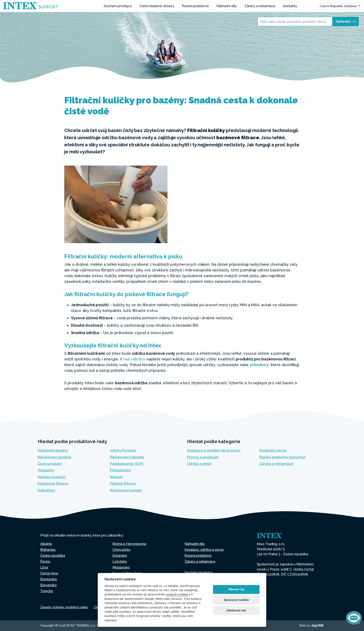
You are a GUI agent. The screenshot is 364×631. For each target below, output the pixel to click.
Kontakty (290, 6)
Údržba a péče (199, 463)
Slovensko (48, 585)
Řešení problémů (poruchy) (282, 457)
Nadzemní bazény (53, 450)
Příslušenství (120, 470)
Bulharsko (48, 550)
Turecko (46, 591)
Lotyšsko (119, 562)
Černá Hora (49, 573)
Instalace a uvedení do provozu (213, 450)
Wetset (116, 477)
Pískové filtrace (123, 483)
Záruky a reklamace (259, 6)
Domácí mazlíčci (52, 477)
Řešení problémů (195, 6)
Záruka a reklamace (276, 463)
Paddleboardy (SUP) (126, 463)
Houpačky (46, 470)
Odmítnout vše (236, 610)
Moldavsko (121, 567)
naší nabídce (134, 359)
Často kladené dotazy (156, 6)
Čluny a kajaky (50, 463)
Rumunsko (48, 579)
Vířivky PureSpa (123, 450)
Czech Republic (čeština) (338, 6)
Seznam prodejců (118, 6)
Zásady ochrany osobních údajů (64, 607)
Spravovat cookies (236, 599)
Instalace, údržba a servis (204, 550)
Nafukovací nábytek (127, 457)
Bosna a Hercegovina (129, 544)
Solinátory (46, 490)
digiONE (317, 625)
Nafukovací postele (54, 457)
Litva (44, 567)
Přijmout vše (236, 589)
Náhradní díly (227, 6)
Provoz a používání (203, 457)
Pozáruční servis (272, 450)
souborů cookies (177, 594)
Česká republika (52, 556)
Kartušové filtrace (53, 483)
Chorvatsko (121, 550)
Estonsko (119, 556)
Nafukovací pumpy (126, 490)
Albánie (46, 544)
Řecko (45, 562)
